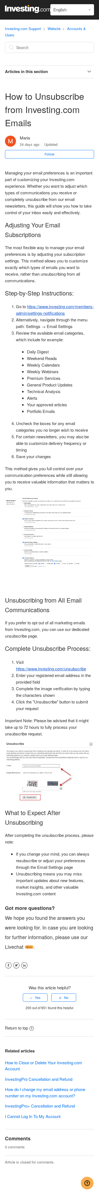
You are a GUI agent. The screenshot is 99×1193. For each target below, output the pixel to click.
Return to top (16, 1028)
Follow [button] (49, 154)
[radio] (35, 997)
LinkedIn (24, 965)
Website (54, 28)
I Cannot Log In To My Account (33, 1116)
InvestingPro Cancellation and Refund (38, 1079)
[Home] (27, 11)
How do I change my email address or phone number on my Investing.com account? (45, 1092)
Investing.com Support (23, 28)
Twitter (16, 965)
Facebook (8, 965)
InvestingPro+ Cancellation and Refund (40, 1106)
